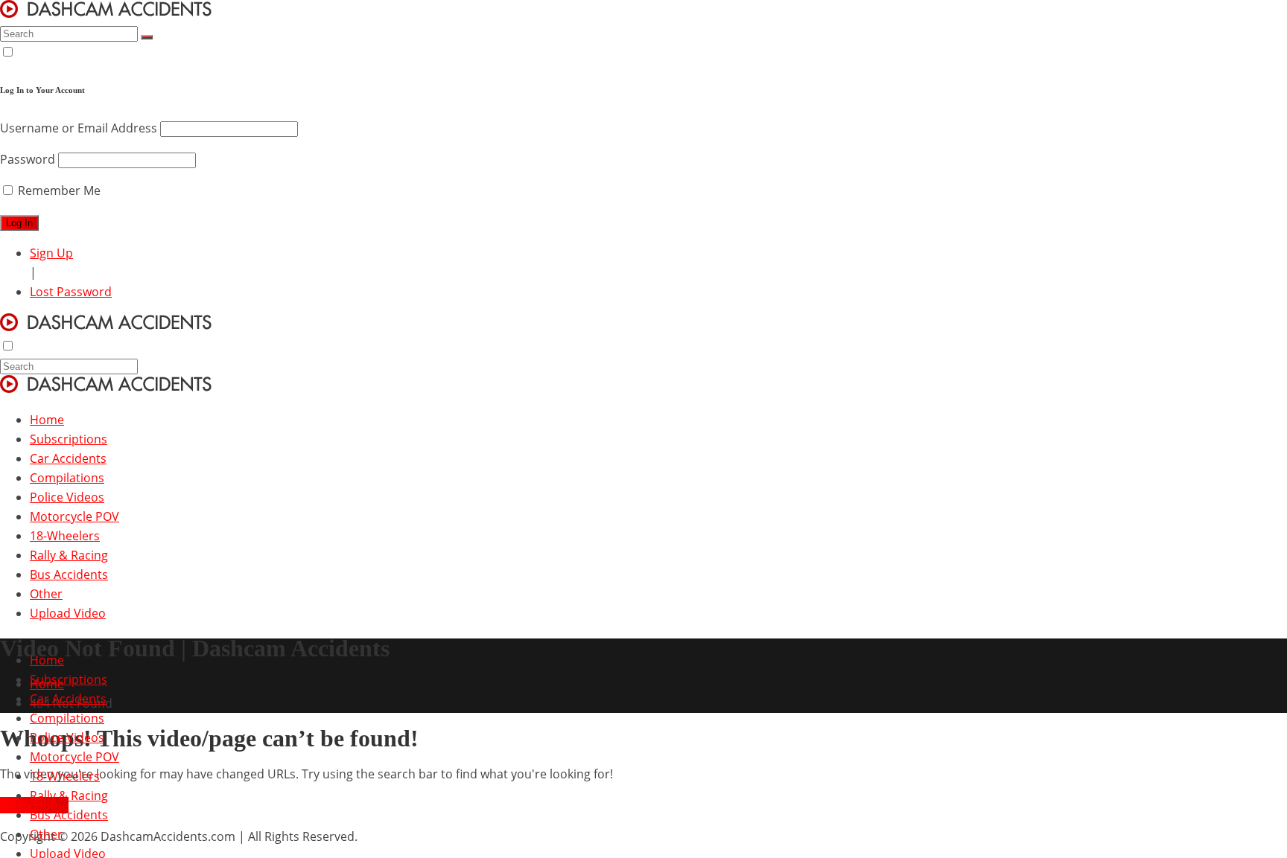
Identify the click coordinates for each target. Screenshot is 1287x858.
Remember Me (58, 190)
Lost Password (71, 292)
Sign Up (51, 253)
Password (27, 159)
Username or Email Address (78, 128)
